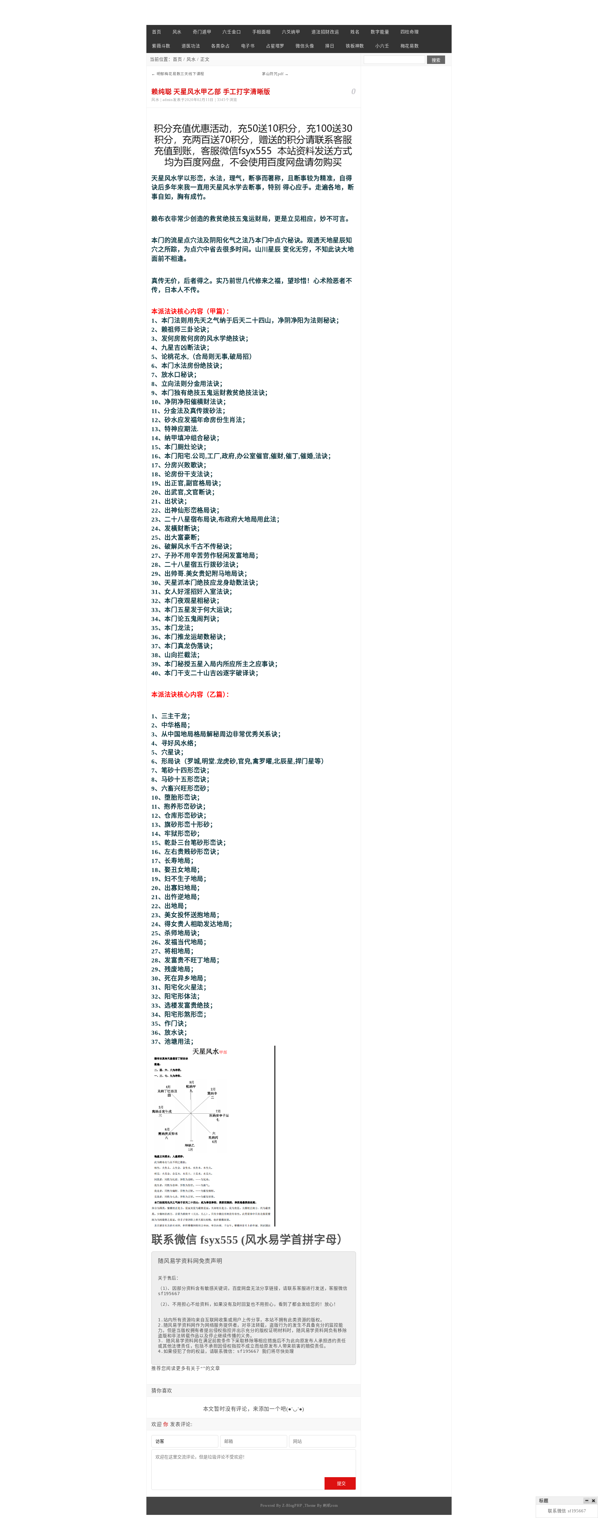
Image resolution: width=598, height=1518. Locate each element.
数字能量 (380, 32)
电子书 (248, 46)
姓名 (355, 32)
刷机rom (330, 1505)
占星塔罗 (275, 46)
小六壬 (382, 46)
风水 (177, 32)
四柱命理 (410, 32)
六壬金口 (231, 32)
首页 (156, 32)
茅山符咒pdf (273, 74)
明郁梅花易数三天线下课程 (181, 74)
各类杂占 (220, 46)
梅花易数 (410, 46)
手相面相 (261, 32)
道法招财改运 (325, 32)
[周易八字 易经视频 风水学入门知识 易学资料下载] (177, 12)
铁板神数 (355, 46)
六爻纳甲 (291, 32)
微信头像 (305, 46)
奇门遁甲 (202, 32)
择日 (330, 46)
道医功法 (191, 46)
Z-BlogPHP (292, 1505)
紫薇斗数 (161, 46)
